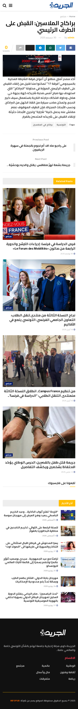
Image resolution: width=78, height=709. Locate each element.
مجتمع (63, 16)
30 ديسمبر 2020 (48, 37)
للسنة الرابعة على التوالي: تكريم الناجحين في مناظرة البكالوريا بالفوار (32, 529)
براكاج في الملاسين (42, 125)
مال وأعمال (43, 672)
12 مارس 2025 (67, 472)
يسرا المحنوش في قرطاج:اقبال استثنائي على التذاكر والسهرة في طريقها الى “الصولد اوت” (31, 545)
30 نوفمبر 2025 (66, 253)
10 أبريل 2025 (67, 400)
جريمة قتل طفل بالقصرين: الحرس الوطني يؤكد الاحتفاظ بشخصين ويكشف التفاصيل (40, 464)
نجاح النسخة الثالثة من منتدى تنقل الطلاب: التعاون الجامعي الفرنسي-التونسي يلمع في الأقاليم (42, 319)
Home (72, 16)
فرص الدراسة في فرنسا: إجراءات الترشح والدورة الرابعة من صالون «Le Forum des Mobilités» (40, 246)
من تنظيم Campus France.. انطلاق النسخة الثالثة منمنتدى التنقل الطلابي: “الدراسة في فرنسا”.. (39, 393)
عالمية (46, 665)
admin (70, 37)
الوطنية (70, 665)
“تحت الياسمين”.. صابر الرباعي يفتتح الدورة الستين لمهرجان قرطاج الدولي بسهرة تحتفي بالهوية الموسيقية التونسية (31, 597)
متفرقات (44, 678)
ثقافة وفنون (67, 672)
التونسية (61, 125)
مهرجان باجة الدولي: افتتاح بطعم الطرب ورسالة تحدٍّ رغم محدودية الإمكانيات (34, 580)
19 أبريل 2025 (67, 329)
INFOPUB (15, 701)
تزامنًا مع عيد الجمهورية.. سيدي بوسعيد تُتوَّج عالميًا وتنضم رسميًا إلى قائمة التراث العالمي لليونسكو (30, 562)
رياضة (71, 678)
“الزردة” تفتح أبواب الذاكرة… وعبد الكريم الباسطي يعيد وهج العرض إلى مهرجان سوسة (31, 513)
